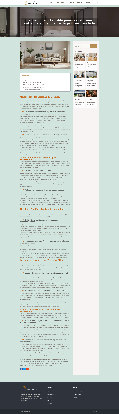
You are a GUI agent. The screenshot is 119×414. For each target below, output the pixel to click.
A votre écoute (77, 394)
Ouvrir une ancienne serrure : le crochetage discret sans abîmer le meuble (91, 103)
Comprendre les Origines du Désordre (33, 80)
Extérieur (79, 2)
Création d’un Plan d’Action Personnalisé (33, 84)
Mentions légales (78, 391)
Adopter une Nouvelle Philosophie (32, 82)
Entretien (71, 2)
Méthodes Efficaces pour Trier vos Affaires (34, 87)
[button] (97, 2)
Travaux (88, 2)
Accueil (50, 2)
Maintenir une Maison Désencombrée (32, 89)
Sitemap (76, 397)
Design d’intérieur (60, 2)
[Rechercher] (93, 46)
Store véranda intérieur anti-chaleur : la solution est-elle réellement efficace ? (91, 83)
